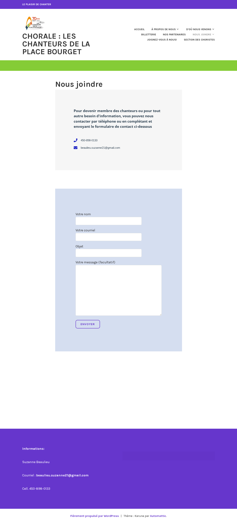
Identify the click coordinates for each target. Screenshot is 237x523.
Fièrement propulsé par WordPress (94, 516)
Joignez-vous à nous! (162, 39)
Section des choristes (199, 39)
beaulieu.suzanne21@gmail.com (62, 475)
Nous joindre (202, 34)
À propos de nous (163, 29)
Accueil (139, 29)
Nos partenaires (174, 34)
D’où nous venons (198, 29)
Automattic (158, 516)
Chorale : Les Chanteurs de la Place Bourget (56, 43)
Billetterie (148, 34)
